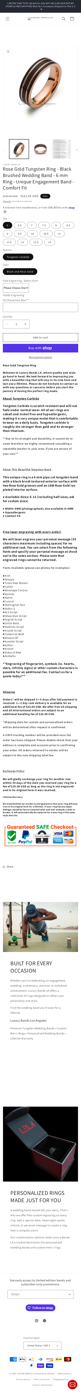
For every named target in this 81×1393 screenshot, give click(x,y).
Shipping (7, 201)
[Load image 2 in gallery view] (40, 149)
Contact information (42, 1385)
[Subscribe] (69, 1294)
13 (49, 242)
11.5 (9, 242)
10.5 (46, 233)
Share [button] (10, 866)
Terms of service (41, 1379)
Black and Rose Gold (20, 271)
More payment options (40, 357)
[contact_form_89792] (72, 1384)
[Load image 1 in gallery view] (19, 149)
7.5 (44, 225)
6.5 (20, 225)
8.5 (68, 225)
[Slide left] (4, 150)
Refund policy (65, 1373)
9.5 (20, 233)
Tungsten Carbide (18, 257)
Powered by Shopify (45, 1373)
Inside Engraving (13, 295)
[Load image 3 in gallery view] (62, 149)
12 (22, 242)
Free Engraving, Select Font (20, 280)
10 (32, 233)
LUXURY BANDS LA (26, 1373)
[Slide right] (77, 150)
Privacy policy (23, 1379)
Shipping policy (61, 1379)
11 (59, 233)
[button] (7, 19)
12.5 (36, 242)
